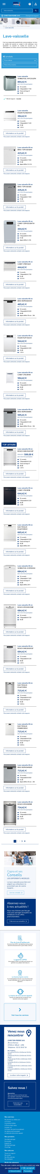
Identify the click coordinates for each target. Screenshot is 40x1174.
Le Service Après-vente (20, 977)
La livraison (8, 1122)
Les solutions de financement (12, 1131)
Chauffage (8, 1147)
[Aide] (30, 4)
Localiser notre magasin (18, 1075)
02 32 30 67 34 (21, 1047)
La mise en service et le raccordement (14, 1129)
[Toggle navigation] (4, 4)
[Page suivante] (22, 841)
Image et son (8, 1143)
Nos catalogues (9, 1159)
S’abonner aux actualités (17, 921)
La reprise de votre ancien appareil (20, 996)
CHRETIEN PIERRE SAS (12, 16)
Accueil (5, 26)
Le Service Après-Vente (11, 1125)
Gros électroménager (23, 26)
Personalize (28, 1171)
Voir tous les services (20, 1015)
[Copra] (17, 4)
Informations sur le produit (14, 133)
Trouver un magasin (10, 1153)
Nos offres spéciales (10, 1157)
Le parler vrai (8, 1127)
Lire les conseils (14, 893)
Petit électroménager (10, 1145)
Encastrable (8, 1141)
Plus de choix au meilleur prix (20, 942)
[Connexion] (35, 4)
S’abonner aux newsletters (18, 1104)
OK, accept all (28, 1168)
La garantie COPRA (20, 960)
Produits (12, 26)
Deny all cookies (15, 1171)
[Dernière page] (24, 841)
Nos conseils (8, 1155)
